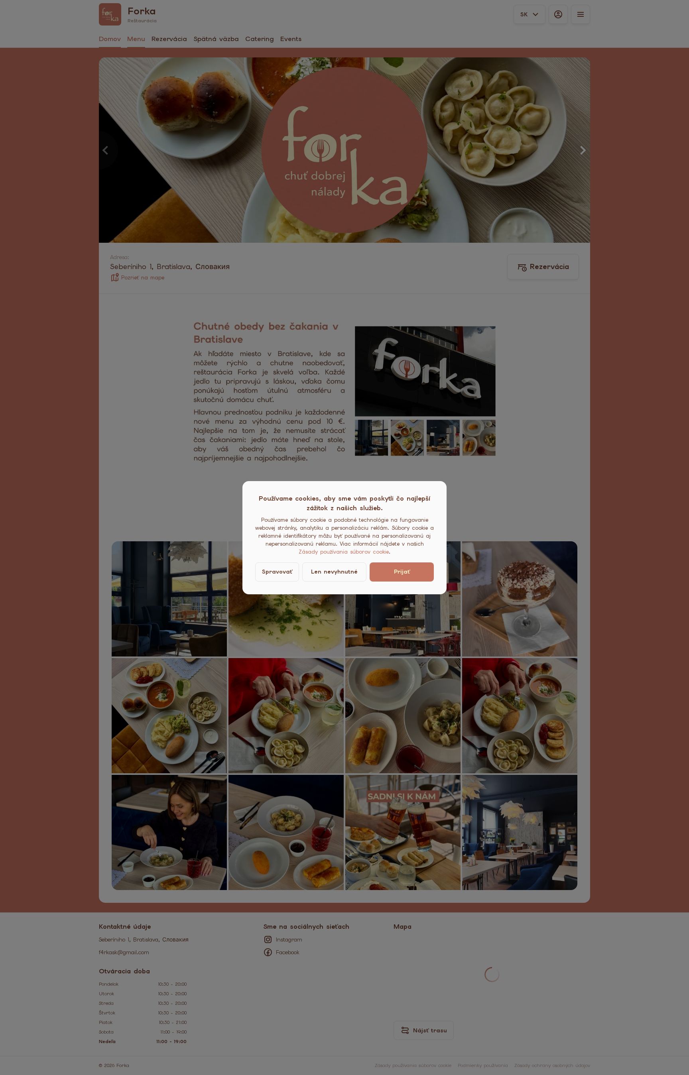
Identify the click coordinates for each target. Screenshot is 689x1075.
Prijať (402, 571)
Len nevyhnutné (334, 571)
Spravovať (277, 571)
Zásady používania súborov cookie (344, 551)
